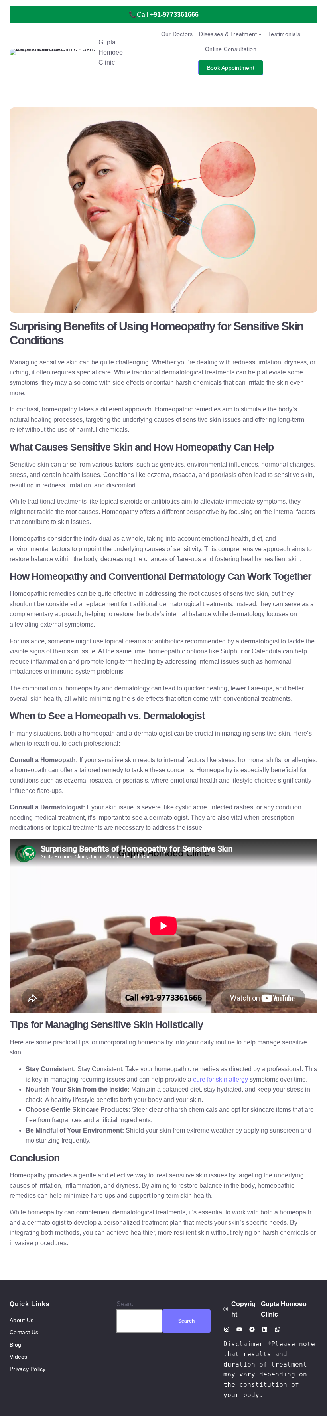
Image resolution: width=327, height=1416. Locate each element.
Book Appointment (230, 68)
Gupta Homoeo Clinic (110, 52)
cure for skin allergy (221, 1079)
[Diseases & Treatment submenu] (260, 34)
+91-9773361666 (174, 14)
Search (126, 1304)
